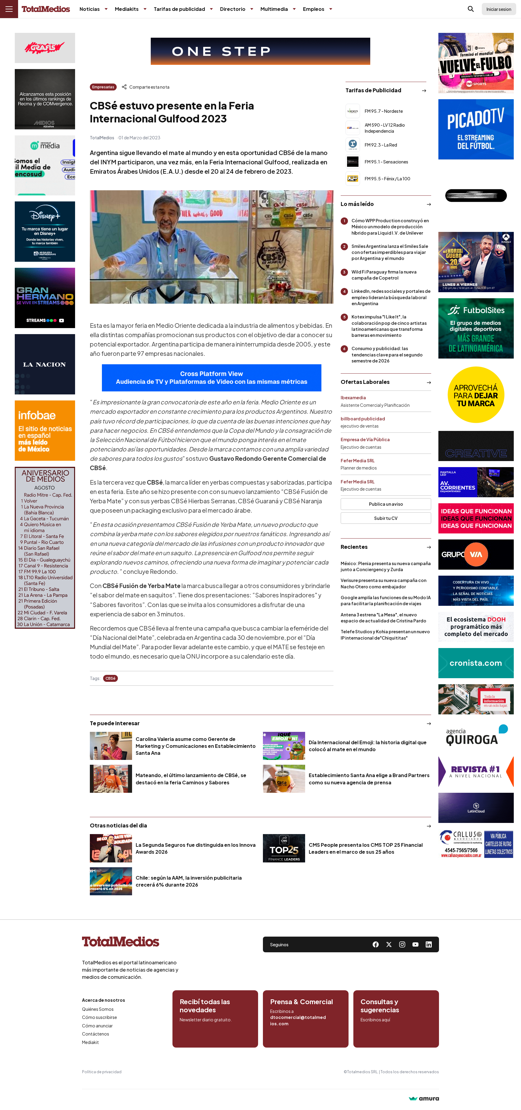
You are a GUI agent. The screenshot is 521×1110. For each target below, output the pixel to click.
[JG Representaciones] (476, 395)
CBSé (110, 678)
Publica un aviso (386, 504)
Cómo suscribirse (99, 1017)
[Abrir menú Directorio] (252, 9)
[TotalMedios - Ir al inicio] (46, 9)
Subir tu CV (386, 518)
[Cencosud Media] (45, 165)
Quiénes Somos (98, 1009)
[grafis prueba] (45, 48)
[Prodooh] (476, 627)
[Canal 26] (476, 196)
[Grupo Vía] (476, 554)
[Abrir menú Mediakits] (145, 9)
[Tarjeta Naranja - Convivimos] (476, 772)
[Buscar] (471, 9)
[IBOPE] (211, 377)
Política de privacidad (102, 1072)
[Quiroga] (476, 735)
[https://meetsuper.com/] (476, 518)
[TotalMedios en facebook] (376, 944)
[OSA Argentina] (260, 51)
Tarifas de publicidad (179, 9)
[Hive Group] (476, 446)
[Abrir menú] (9, 9)
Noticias (90, 9)
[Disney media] (45, 231)
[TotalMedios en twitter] (389, 944)
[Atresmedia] (476, 262)
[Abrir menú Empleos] (331, 9)
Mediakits (127, 9)
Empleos (313, 9)
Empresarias (103, 87)
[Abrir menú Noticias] (106, 9)
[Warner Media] (476, 63)
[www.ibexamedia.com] (476, 482)
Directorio (232, 9)
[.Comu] (476, 129)
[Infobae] (45, 430)
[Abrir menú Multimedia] (294, 9)
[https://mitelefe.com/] (45, 298)
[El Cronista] (476, 663)
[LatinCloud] (476, 808)
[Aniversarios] (45, 548)
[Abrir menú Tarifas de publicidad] (211, 9)
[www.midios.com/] (45, 99)
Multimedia (274, 9)
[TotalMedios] (130, 943)
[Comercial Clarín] (476, 699)
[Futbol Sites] (476, 328)
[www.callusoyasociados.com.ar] (476, 844)
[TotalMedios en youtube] (415, 944)
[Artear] (476, 591)
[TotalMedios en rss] (429, 944)
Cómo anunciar (97, 1025)
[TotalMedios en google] (402, 944)
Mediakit (90, 1042)
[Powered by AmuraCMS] (424, 1099)
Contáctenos (95, 1033)
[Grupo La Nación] (45, 364)
